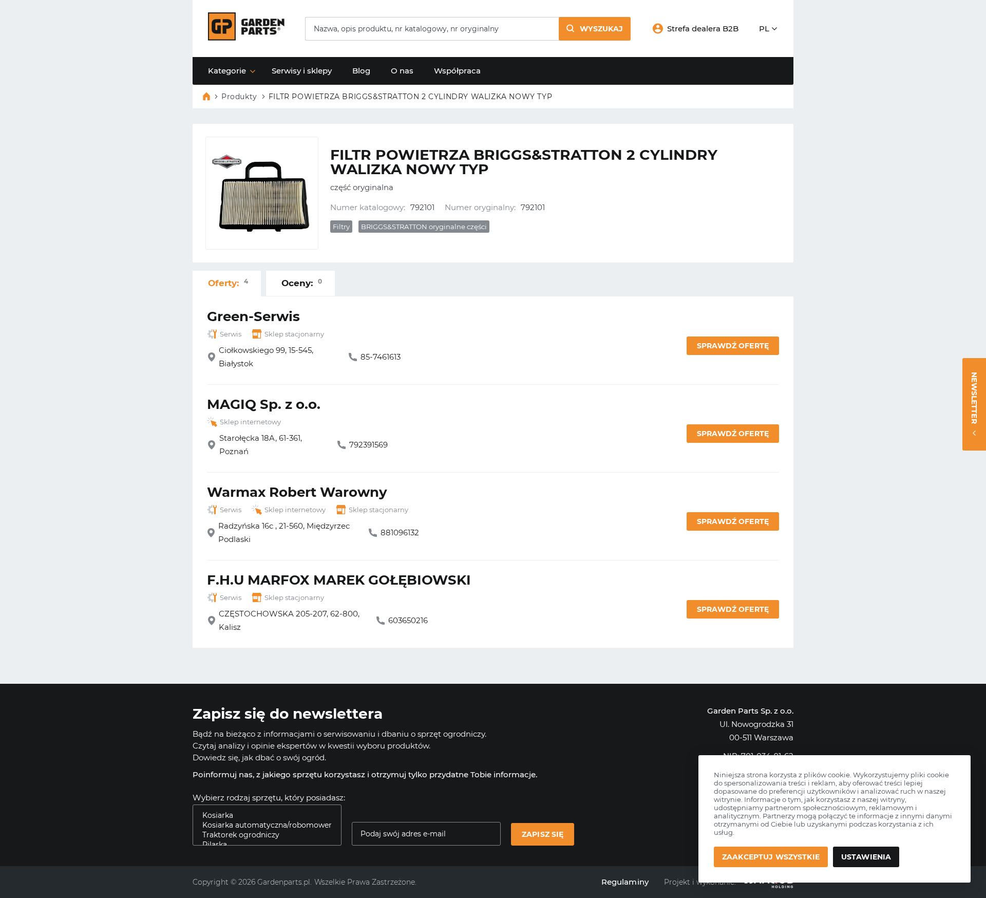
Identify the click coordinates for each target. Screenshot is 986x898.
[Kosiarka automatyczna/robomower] (263, 825)
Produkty (239, 96)
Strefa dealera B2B (702, 28)
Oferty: (228, 282)
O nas (402, 71)
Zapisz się (542, 834)
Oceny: (301, 282)
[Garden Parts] (246, 38)
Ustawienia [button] (866, 857)
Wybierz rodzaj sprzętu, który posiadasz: (269, 797)
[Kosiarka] (263, 815)
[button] (595, 29)
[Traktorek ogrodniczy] (263, 835)
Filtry (341, 226)
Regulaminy (625, 882)
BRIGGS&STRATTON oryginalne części (424, 226)
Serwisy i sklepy (302, 71)
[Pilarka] (263, 845)
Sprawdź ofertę (733, 345)
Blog (361, 71)
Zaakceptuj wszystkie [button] (771, 857)
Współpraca (457, 71)
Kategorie (227, 71)
